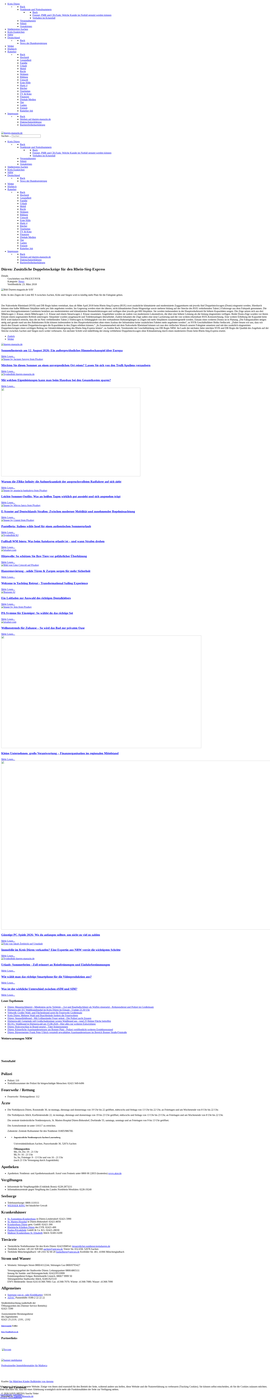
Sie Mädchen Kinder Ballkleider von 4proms (31, 1381)
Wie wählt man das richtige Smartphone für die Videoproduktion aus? (46, 976)
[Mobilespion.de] (11, 1360)
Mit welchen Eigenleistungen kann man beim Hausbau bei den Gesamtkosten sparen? (56, 380)
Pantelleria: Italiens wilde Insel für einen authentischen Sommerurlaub (46, 526)
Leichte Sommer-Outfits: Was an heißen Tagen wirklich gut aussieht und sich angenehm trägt (60, 496)
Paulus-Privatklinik (17, 1230)
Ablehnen (17, 1394)
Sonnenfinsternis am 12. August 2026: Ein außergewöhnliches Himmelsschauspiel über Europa (62, 350)
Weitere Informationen (11, 1397)
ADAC (11, 1297)
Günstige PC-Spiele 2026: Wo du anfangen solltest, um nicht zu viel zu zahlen (50, 934)
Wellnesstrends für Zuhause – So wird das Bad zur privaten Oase (43, 628)
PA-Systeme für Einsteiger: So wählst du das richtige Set (37, 613)
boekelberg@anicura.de (68, 1251)
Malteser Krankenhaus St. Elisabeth (25, 1233)
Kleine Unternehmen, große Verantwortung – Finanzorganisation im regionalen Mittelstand (60, 753)
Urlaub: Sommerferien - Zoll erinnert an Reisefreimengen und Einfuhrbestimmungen (55, 964)
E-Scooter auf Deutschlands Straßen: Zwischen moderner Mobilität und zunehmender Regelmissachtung (68, 511)
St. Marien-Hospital (17, 1221)
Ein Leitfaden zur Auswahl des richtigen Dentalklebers (36, 598)
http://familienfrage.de (9, 1332)
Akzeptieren (6, 1394)
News (21, 281)
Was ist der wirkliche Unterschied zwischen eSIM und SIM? (39, 989)
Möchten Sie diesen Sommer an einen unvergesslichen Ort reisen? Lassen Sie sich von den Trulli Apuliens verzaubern (75, 365)
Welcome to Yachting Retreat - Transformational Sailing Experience (44, 583)
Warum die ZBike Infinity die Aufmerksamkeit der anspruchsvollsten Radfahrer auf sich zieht (61, 481)
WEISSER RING (16, 1205)
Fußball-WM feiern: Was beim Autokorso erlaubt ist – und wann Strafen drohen (53, 541)
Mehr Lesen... (8, 356)
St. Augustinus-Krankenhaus (22, 1219)
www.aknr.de (115, 1173)
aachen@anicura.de (53, 1249)
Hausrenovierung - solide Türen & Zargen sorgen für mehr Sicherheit (45, 571)
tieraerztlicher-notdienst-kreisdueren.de (91, 1246)
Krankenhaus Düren (18, 1224)
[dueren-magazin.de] (11, 133)
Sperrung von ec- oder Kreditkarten (25, 1294)
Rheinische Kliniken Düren (21, 1227)
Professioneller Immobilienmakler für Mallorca (24, 1365)
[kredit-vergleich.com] (6, 1349)
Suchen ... (6, 136)
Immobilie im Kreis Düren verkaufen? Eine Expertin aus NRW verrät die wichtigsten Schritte (60, 949)
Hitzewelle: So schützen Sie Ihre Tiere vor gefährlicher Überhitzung (44, 556)
